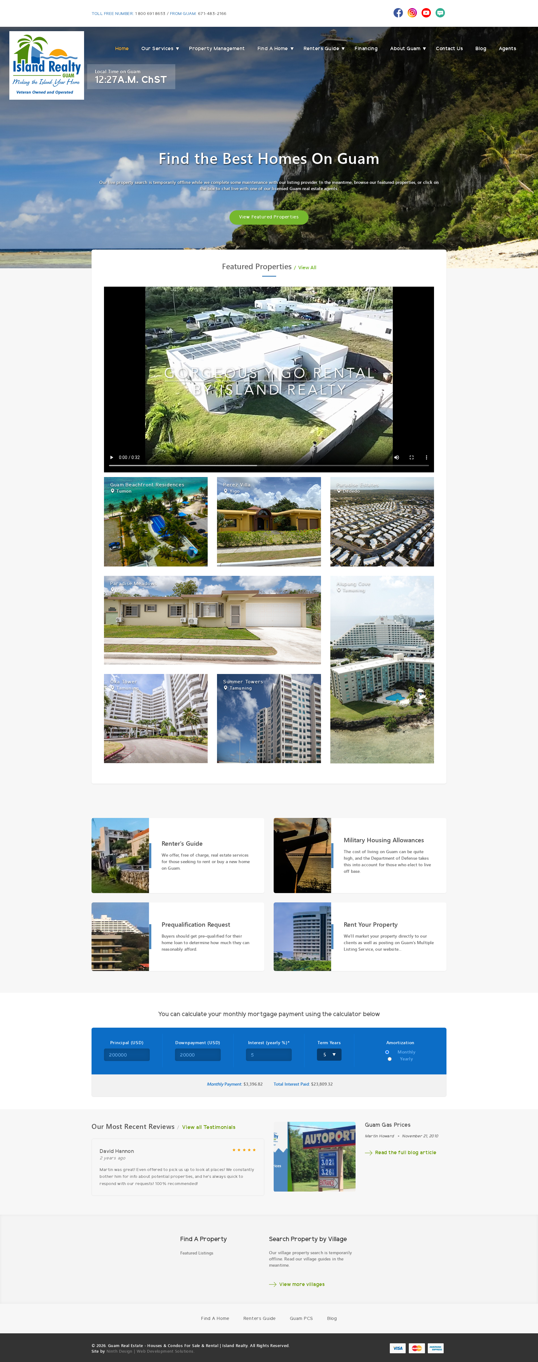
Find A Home (215, 1319)
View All (307, 267)
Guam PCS (302, 1319)
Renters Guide (259, 1319)
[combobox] (329, 1055)
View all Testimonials (208, 1128)
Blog (480, 49)
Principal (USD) (127, 1042)
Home (122, 49)
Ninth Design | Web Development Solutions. (150, 1351)
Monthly (407, 1052)
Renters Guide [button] (321, 49)
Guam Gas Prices (388, 1125)
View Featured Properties (269, 217)
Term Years (329, 1042)
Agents (507, 49)
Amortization (400, 1042)
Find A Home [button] (272, 49)
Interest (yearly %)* (269, 1042)
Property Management (217, 49)
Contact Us (449, 49)
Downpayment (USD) (197, 1042)
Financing (366, 49)
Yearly (406, 1059)
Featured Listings (196, 1253)
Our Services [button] (157, 49)
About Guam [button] (405, 49)
